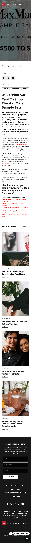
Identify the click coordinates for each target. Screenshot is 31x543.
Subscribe (10, 476)
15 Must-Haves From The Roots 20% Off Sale (13, 372)
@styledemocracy (7, 163)
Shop (12, 489)
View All (25, 226)
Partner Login (15, 496)
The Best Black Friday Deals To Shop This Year (14, 322)
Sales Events (15, 486)
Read (23, 486)
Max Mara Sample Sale (20, 144)
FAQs (24, 493)
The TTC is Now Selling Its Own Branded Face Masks (13, 272)
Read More (5, 277)
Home (8, 486)
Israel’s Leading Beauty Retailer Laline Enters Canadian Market (12, 424)
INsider (18, 489)
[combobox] (8, 465)
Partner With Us (15, 493)
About (7, 493)
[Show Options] (20, 465)
